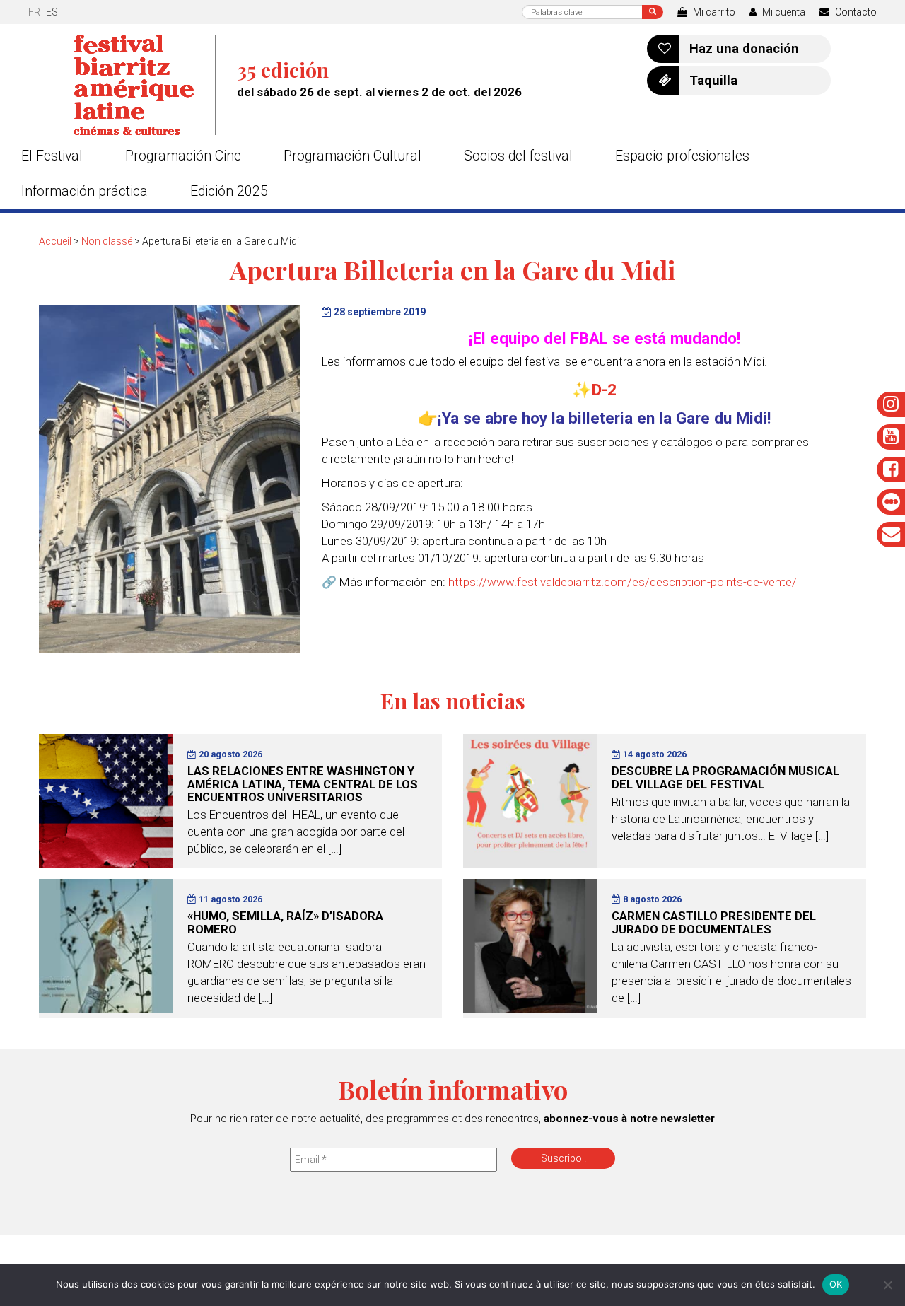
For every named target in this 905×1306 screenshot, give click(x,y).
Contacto (855, 12)
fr (34, 12)
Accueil (55, 241)
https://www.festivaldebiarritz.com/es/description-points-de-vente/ (622, 582)
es (52, 12)
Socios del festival (518, 156)
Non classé (106, 241)
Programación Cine (183, 156)
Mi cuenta (782, 12)
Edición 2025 (229, 191)
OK (836, 1284)
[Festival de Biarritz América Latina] (145, 85)
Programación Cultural (352, 156)
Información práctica (84, 191)
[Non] (887, 1285)
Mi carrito (713, 12)
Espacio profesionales (682, 156)
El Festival (52, 156)
